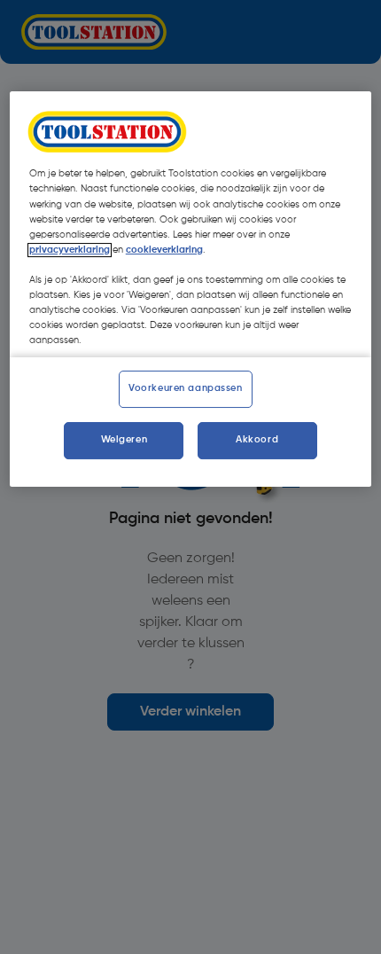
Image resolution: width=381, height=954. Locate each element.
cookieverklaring (164, 250)
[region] (191, 289)
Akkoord (257, 439)
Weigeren (124, 439)
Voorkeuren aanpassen (185, 388)
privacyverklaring (69, 250)
